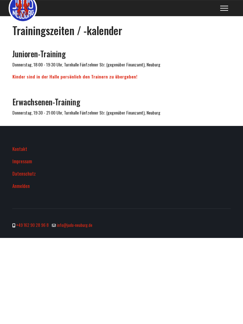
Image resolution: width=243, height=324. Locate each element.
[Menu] (224, 8)
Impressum (22, 161)
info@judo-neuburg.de (74, 225)
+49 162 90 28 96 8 (32, 225)
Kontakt (19, 148)
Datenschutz (24, 173)
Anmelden (21, 185)
